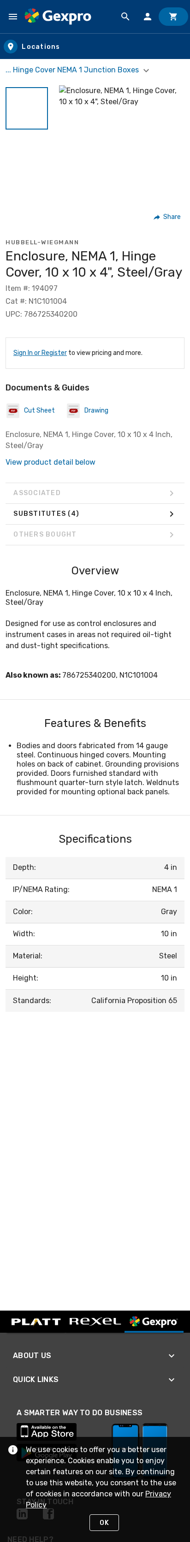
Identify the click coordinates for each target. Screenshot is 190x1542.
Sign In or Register (40, 353)
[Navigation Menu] (13, 17)
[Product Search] (125, 17)
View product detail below (50, 462)
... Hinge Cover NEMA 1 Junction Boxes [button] (73, 69)
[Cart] (173, 16)
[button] (27, 108)
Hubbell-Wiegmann (42, 242)
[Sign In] (148, 17)
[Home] (58, 17)
